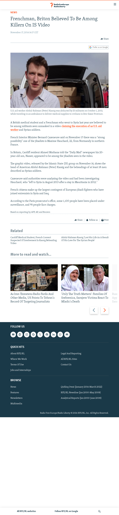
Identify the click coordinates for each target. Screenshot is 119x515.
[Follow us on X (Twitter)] (40, 334)
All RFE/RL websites (26, 511)
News (13, 12)
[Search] (99, 511)
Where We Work (18, 359)
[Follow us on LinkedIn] (53, 334)
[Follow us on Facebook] (46, 334)
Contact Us (66, 365)
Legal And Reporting (71, 353)
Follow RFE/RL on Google (66, 511)
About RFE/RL (17, 353)
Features (14, 392)
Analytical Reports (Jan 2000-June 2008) (81, 398)
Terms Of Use (17, 365)
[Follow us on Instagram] (26, 334)
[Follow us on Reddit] (20, 334)
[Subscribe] (67, 334)
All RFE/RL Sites (69, 359)
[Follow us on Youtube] (13, 334)
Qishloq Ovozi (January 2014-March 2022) (81, 387)
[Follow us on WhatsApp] (60, 334)
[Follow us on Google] (33, 334)
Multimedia (16, 403)
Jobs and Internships (20, 370)
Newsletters (16, 398)
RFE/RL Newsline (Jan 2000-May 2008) (81, 392)
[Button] (105, 39)
